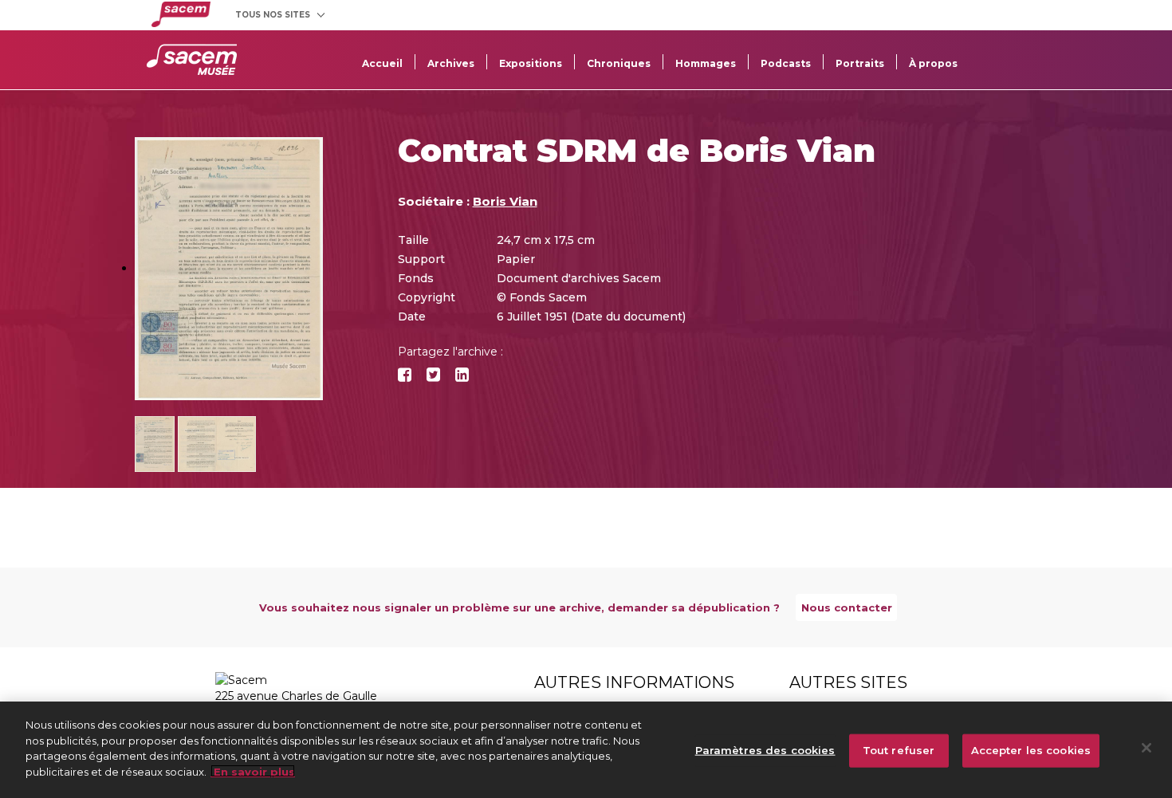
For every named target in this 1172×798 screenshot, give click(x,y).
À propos (933, 63)
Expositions (530, 63)
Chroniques (619, 63)
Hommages (705, 63)
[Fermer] (1146, 747)
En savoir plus (252, 771)
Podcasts (786, 63)
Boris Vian (505, 201)
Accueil (382, 63)
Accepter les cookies (1031, 750)
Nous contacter (846, 607)
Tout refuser (899, 750)
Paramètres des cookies (765, 750)
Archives (450, 63)
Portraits (860, 63)
